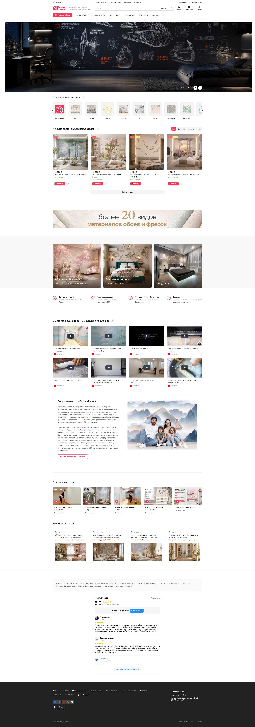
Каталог (56, 691)
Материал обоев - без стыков (147, 297)
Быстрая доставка (66, 297)
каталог (84, 427)
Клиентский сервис (105, 297)
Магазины (57, 695)
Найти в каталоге (83, 71)
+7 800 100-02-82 (183, 2)
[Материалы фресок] (127, 219)
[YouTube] (64, 702)
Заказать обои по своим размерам (73, 457)
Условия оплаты (96, 691)
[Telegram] (59, 702)
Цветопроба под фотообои (186, 507)
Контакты (144, 691)
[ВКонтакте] (55, 702)
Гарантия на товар (72, 695)
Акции (65, 691)
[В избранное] (68, 184)
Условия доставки (129, 691)
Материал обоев (79, 691)
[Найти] (171, 8)
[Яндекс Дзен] (72, 702)
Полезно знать (112, 691)
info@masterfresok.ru (178, 695)
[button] (178, 87)
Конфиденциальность (186, 721)
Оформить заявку (62, 71)
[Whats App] (68, 702)
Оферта (86, 695)
